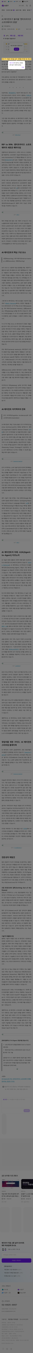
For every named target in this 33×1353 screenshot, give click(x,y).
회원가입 (11, 63)
